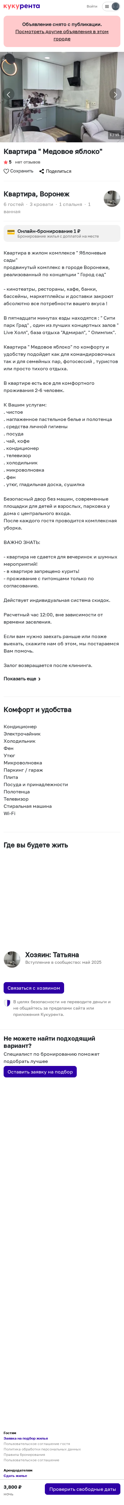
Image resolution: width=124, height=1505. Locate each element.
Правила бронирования (24, 1454)
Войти (92, 6)
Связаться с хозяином (34, 988)
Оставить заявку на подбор (40, 1072)
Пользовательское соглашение (31, 1460)
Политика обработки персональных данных (42, 1449)
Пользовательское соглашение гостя (37, 1443)
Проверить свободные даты (82, 1489)
